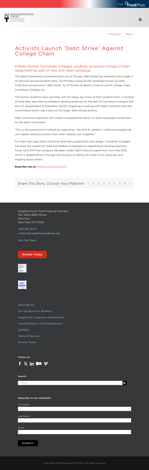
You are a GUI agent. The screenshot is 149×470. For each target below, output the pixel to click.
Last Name (24, 416)
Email (21, 427)
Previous (115, 34)
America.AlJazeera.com (52, 166)
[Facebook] (20, 364)
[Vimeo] (46, 364)
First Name (24, 404)
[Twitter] (26, 364)
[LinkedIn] (32, 364)
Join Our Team (27, 240)
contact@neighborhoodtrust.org (39, 233)
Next (129, 34)
